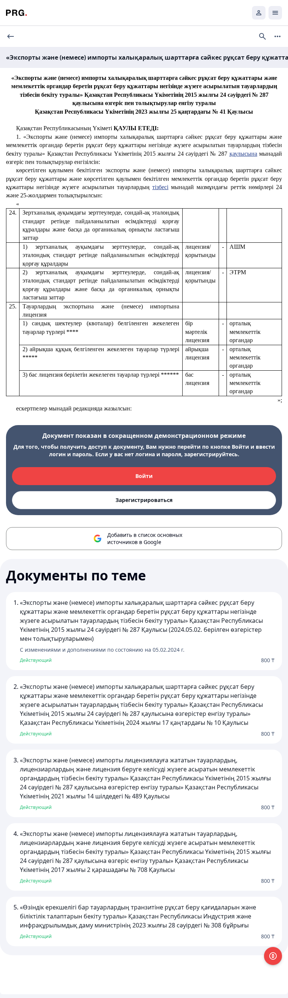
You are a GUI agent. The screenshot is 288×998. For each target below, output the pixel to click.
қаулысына (243, 153)
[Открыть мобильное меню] (275, 13)
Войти (144, 475)
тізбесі (160, 187)
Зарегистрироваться (144, 500)
